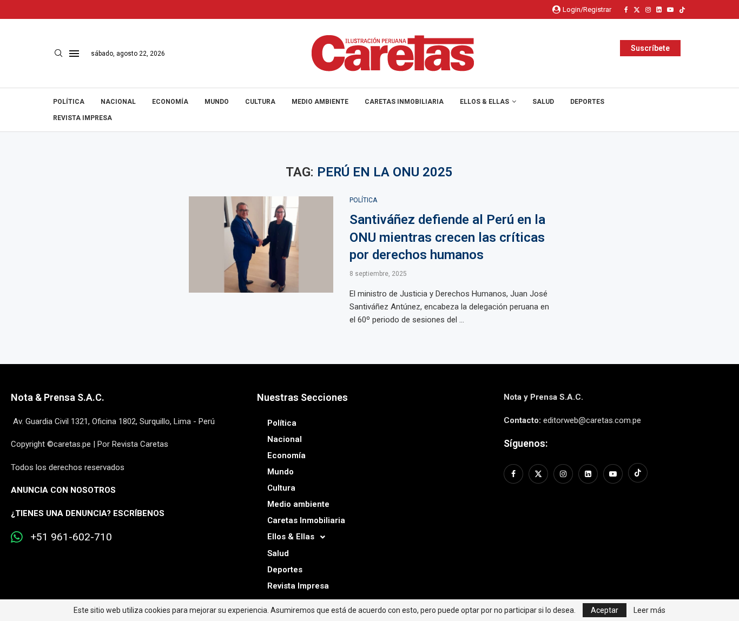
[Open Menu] (74, 53)
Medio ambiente (320, 101)
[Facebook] (626, 10)
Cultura (260, 101)
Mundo (216, 101)
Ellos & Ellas (484, 101)
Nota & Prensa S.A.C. (57, 397)
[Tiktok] (682, 10)
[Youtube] (670, 10)
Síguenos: (525, 443)
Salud (543, 101)
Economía (170, 101)
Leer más (649, 610)
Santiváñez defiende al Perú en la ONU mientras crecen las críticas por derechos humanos (447, 237)
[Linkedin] (659, 10)
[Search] (58, 53)
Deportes (587, 101)
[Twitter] (637, 10)
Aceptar (604, 610)
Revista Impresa (82, 118)
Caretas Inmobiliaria (404, 101)
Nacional (118, 101)
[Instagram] (648, 10)
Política (68, 101)
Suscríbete (650, 48)
